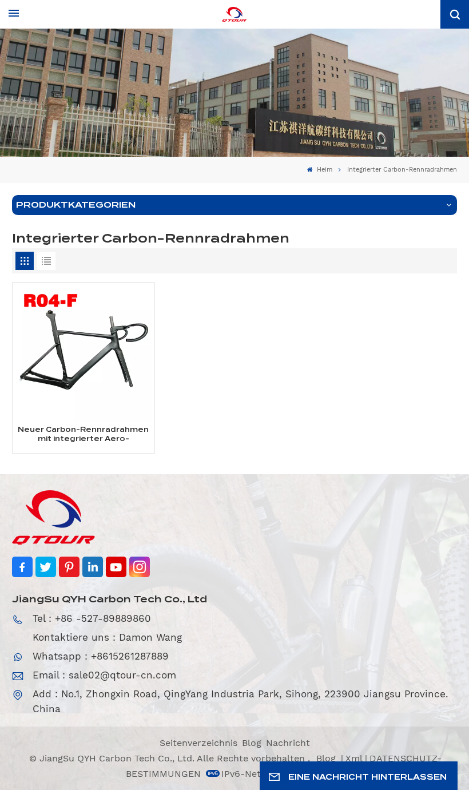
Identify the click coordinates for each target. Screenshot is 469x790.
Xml (354, 758)
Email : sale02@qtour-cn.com (104, 675)
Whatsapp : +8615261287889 (101, 656)
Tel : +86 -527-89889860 (92, 618)
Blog (251, 742)
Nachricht (288, 742)
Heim (323, 169)
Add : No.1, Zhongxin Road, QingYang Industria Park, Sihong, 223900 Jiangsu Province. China (240, 701)
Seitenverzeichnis (198, 742)
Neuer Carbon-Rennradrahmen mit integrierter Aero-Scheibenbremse (83, 434)
